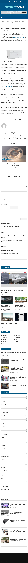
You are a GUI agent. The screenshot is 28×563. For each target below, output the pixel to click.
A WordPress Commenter (6, 253)
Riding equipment (14, 470)
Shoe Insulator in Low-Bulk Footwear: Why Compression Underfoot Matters (16, 512)
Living (14, 453)
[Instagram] (11, 1)
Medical (14, 459)
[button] (3, 158)
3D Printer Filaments (14, 396)
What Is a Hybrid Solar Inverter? (20, 323)
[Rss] (20, 1)
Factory (14, 418)
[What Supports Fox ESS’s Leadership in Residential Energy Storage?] (5, 505)
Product (14, 467)
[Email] (16, 1)
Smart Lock (14, 475)
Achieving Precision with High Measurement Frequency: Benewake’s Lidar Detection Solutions (16, 368)
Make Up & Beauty (14, 456)
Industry (14, 437)
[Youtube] (14, 1)
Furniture (14, 429)
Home (2, 21)
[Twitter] (9, 1)
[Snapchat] (18, 1)
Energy (14, 415)
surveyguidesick (8, 30)
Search (2, 216)
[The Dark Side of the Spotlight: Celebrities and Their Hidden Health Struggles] (5, 378)
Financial (14, 426)
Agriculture (14, 398)
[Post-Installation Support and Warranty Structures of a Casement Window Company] (7, 317)
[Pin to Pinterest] (19, 119)
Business (14, 407)
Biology (14, 401)
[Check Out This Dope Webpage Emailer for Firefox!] (5, 361)
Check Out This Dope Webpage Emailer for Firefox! (17, 360)
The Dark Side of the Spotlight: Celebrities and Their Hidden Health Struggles (18, 377)
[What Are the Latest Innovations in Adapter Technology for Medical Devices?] (5, 521)
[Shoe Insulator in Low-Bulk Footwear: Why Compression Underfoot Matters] (5, 513)
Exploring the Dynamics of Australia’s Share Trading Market (17, 530)
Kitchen (14, 448)
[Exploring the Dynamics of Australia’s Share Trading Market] (5, 532)
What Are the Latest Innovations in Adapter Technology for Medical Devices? (17, 520)
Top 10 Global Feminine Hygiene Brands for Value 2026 (20, 307)
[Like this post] (15, 119)
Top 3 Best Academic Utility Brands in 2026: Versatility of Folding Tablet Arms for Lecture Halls (13, 290)
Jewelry (14, 445)
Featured (14, 420)
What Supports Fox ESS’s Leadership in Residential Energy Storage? (17, 504)
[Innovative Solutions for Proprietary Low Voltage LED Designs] (14, 154)
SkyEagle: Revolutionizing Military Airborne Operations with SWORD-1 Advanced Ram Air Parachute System (13, 353)
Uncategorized (9, 21)
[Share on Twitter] (18, 119)
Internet (14, 442)
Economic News (14, 412)
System (14, 481)
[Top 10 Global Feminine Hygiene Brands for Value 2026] (21, 300)
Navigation (15, 253)
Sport (14, 478)
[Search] (26, 17)
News (14, 464)
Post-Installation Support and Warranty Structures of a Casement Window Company (7, 324)
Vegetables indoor (14, 489)
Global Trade (14, 434)
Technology (14, 483)
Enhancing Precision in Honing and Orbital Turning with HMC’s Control (18, 384)
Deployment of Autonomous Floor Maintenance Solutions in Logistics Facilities (6, 307)
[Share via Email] (20, 119)
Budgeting (14, 404)
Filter (14, 423)
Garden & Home (14, 431)
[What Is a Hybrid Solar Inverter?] (21, 317)
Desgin (14, 409)
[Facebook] (7, 1)
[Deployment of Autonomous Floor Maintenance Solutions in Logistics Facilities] (7, 300)
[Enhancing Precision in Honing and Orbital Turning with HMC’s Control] (5, 386)
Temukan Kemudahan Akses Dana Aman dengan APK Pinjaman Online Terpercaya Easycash (18, 539)
